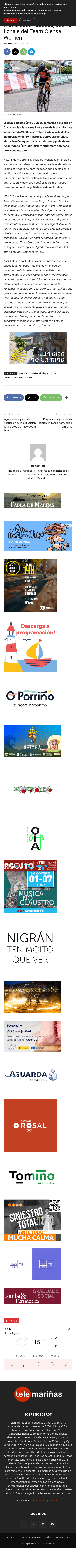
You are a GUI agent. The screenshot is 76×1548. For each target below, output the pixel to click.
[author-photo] (38, 460)
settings (41, 13)
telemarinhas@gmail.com (46, 1500)
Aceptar (10, 20)
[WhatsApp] (23, 51)
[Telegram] (31, 51)
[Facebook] (7, 51)
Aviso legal (12, 1537)
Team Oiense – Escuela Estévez (19, 377)
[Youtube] (52, 1524)
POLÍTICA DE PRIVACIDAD (56, 1537)
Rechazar (27, 20)
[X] (15, 51)
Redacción (13, 43)
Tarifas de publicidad (31, 1537)
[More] (67, 397)
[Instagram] (33, 1524)
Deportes (23, 373)
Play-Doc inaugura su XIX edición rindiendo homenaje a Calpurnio (55, 423)
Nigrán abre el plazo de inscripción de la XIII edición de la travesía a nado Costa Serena (20, 425)
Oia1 (55, 373)
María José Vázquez (40, 373)
